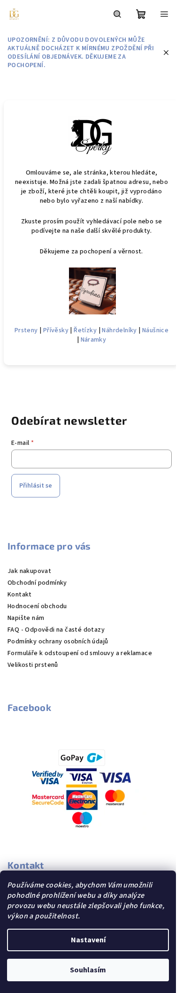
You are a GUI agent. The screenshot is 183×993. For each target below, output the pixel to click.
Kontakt (20, 594)
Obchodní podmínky (37, 583)
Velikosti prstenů (33, 665)
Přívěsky (56, 330)
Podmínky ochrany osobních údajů (58, 641)
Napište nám (26, 618)
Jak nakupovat (29, 571)
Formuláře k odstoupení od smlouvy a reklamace (80, 653)
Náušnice (155, 330)
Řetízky (85, 330)
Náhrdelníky (119, 330)
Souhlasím (88, 970)
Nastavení (88, 940)
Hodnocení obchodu (37, 606)
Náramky (94, 339)
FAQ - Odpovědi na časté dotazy (56, 629)
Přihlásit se (35, 485)
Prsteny (26, 330)
